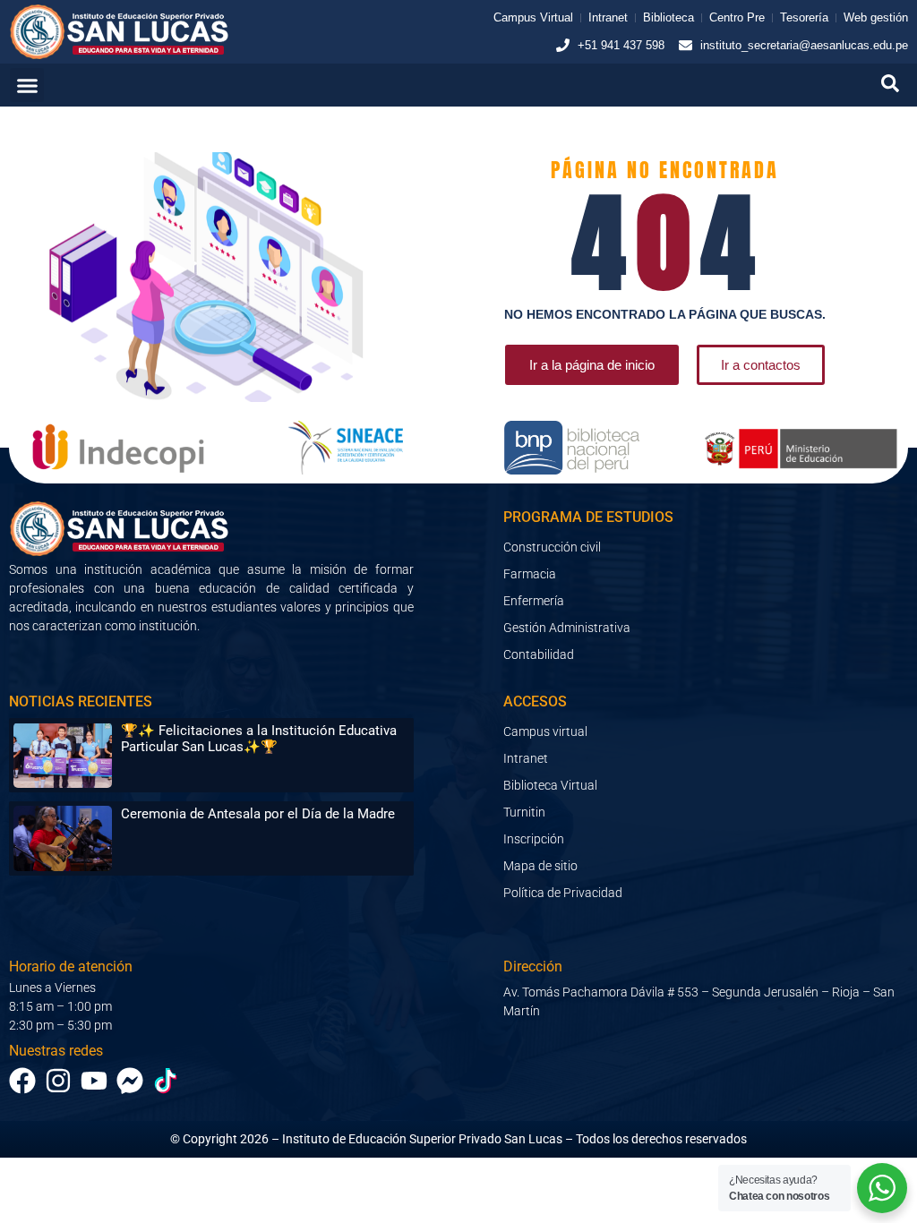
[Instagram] (58, 1080)
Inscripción (533, 839)
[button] (27, 85)
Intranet (525, 758)
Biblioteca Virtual (550, 785)
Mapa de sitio (540, 866)
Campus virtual (545, 731)
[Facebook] (22, 1080)
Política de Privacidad (562, 892)
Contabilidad (538, 654)
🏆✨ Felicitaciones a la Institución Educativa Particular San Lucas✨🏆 (259, 739)
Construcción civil (552, 547)
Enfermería (533, 601)
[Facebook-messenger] (129, 1080)
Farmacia (529, 574)
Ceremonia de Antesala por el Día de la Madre (258, 814)
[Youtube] (94, 1080)
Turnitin (524, 812)
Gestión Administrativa (566, 627)
